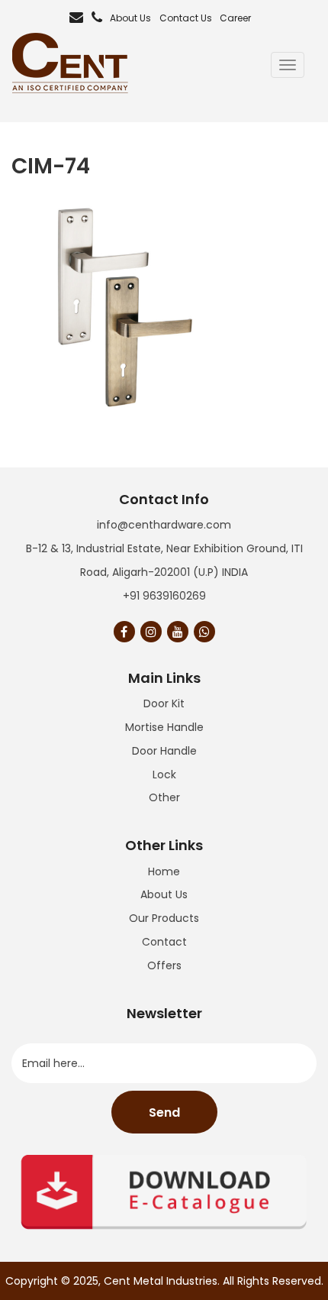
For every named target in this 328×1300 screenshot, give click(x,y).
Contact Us (185, 17)
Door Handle (164, 750)
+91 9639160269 (164, 595)
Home (164, 871)
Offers (164, 965)
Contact (164, 941)
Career (235, 17)
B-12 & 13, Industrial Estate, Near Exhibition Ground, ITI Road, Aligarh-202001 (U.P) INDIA (164, 560)
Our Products (164, 918)
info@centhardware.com (164, 524)
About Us (130, 17)
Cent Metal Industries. (162, 1281)
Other (164, 797)
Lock (164, 774)
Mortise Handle (164, 727)
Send (164, 1112)
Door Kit (164, 703)
